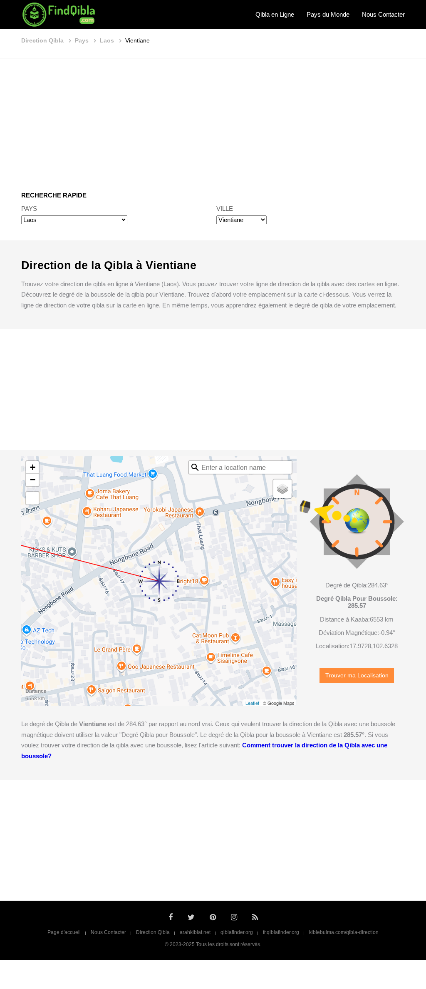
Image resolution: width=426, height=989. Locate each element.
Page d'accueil (64, 932)
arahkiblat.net (195, 932)
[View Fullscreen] (32, 498)
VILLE (224, 208)
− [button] (32, 480)
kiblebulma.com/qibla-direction (344, 932)
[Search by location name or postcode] (195, 467)
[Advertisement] (213, 118)
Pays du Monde (328, 14)
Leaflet (252, 702)
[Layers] (282, 489)
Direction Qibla (153, 932)
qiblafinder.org (236, 932)
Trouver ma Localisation (357, 675)
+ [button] (32, 467)
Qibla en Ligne (274, 14)
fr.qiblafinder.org (281, 932)
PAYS (29, 208)
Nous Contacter (383, 14)
